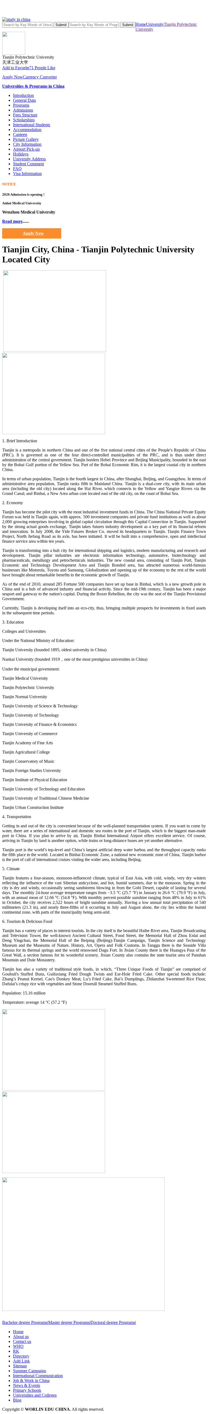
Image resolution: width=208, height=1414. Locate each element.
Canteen (20, 134)
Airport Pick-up (26, 149)
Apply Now (12, 77)
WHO (18, 1346)
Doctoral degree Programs (112, 1322)
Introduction (23, 95)
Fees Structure (25, 115)
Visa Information (27, 173)
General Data (24, 100)
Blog (17, 1400)
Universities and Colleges (35, 1395)
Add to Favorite (15, 67)
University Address (29, 159)
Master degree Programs (69, 1322)
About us (21, 1336)
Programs (21, 105)
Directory (21, 1356)
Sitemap (20, 1366)
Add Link (21, 1361)
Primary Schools (27, 1390)
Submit (61, 25)
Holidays (20, 154)
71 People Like (42, 67)
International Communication (38, 1375)
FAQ (17, 168)
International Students (31, 124)
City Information (27, 144)
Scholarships (24, 119)
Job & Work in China (31, 1380)
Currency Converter (40, 77)
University (155, 24)
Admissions (23, 110)
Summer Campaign (29, 1370)
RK (16, 1351)
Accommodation (27, 129)
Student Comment (28, 163)
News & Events (26, 1385)
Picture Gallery (26, 139)
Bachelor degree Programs (24, 1322)
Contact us (22, 1341)
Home (140, 24)
